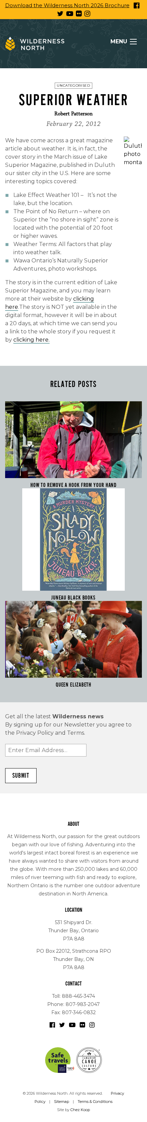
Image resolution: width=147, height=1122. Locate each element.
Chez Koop (80, 1109)
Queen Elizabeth (74, 684)
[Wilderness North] (34, 44)
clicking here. (31, 339)
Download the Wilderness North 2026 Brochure (67, 5)
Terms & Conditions (95, 1101)
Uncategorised (73, 85)
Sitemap (61, 1101)
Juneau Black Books (73, 597)
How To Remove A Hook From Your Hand (73, 485)
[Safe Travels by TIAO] (60, 1059)
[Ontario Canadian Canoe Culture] (89, 1059)
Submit (20, 775)
